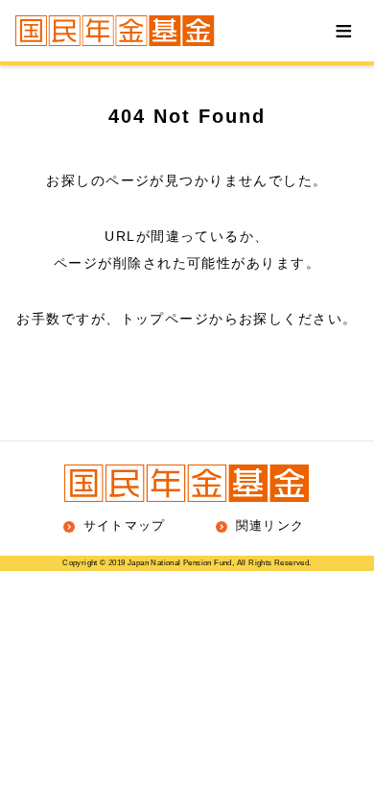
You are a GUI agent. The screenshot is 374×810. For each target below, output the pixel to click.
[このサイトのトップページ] (115, 30)
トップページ (165, 318)
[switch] (343, 30)
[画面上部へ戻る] (339, 352)
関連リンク (268, 525)
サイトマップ (122, 525)
